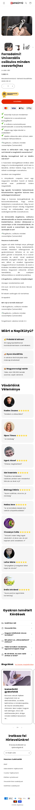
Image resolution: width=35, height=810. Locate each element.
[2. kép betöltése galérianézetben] (17, 47)
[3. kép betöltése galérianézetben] (26, 47)
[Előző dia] (2, 47)
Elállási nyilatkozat (11, 777)
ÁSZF (5, 764)
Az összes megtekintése (24, 664)
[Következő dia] (33, 47)
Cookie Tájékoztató (11, 773)
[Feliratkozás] (29, 753)
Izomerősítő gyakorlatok (11, 690)
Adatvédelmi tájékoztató (13, 769)
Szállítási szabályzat (12, 786)
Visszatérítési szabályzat (13, 781)
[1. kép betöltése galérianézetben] (9, 47)
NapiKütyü (20, 805)
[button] (4, 3)
